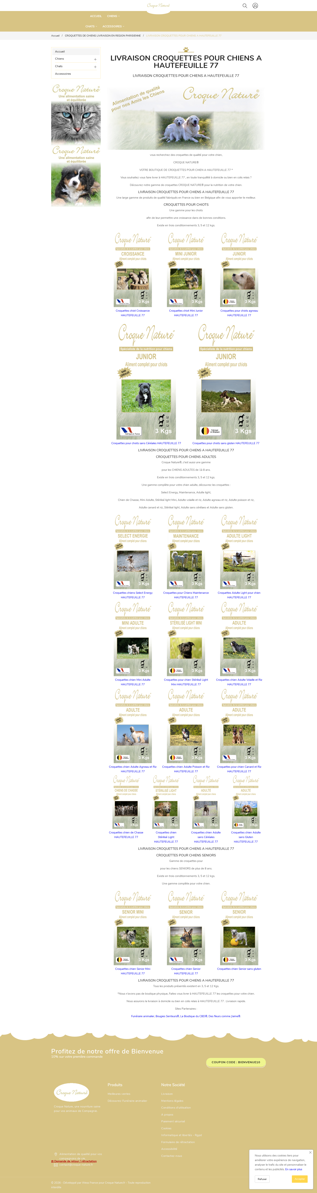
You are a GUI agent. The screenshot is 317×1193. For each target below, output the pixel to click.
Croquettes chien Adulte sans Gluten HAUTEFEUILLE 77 (246, 837)
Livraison (167, 1094)
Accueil (60, 52)
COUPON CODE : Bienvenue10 (236, 1062)
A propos (167, 1114)
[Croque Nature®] (71, 1092)
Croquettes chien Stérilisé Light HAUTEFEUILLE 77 (166, 837)
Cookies (166, 1128)
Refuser (262, 1179)
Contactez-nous (171, 1156)
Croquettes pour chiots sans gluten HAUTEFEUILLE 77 (225, 443)
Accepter (300, 1179)
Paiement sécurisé (173, 1121)
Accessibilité (169, 1149)
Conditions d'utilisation (176, 1107)
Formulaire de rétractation (178, 1142)
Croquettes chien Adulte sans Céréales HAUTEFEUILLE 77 (206, 837)
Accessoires (63, 74)
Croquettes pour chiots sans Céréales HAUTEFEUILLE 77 (146, 443)
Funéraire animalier (142, 1016)
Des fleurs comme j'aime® (224, 1016)
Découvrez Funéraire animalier (127, 1101)
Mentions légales (172, 1101)
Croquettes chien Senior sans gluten (239, 969)
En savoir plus (293, 1169)
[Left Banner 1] (76, 176)
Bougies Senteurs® (167, 1016)
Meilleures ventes (119, 1094)
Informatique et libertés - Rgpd (181, 1135)
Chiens (59, 59)
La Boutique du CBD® (193, 1016)
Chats (59, 66)
